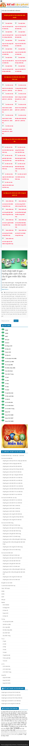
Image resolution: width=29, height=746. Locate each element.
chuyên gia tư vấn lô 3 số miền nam (11, 566)
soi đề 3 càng (16, 734)
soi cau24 (6, 717)
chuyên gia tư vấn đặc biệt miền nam (11, 560)
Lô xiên (7, 380)
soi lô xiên (11, 733)
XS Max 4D (7, 349)
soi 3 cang (13, 716)
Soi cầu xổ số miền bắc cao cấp (9, 497)
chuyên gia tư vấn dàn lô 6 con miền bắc (12, 500)
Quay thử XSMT (9, 418)
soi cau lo (12, 717)
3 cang (3, 712)
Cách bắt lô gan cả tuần (11, 292)
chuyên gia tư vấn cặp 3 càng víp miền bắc (13, 474)
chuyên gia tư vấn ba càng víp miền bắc (12, 463)
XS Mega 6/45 (8, 346)
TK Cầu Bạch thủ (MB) (10, 358)
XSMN (6, 333)
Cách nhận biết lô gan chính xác (9, 298)
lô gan (25, 304)
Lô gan (7, 377)
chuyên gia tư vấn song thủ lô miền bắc (12, 519)
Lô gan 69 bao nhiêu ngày (7, 306)
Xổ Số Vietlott (6, 604)
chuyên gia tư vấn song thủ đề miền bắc (12, 514)
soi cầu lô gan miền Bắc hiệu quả (13, 314)
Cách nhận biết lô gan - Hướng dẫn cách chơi (14, 296)
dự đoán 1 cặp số (16, 713)
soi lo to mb (13, 731)
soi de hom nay (18, 730)
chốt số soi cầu (10, 712)
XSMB (6, 330)
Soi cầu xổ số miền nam (7, 552)
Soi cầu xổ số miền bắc (6, 458)
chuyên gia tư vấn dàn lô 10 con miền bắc (13, 491)
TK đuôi (7, 389)
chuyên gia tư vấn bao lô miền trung (11, 525)
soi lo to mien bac (19, 731)
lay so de (7, 716)
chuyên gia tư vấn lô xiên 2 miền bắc (11, 505)
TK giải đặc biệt (9, 393)
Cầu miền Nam (9, 371)
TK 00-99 (7, 399)
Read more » (5, 289)
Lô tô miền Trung (9, 408)
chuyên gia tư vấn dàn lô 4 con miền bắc (12, 494)
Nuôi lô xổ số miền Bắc (9, 310)
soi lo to (8, 731)
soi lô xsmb (15, 733)
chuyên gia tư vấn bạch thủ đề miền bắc (12, 466)
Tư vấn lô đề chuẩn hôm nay (8, 585)
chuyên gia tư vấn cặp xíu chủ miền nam (12, 558)
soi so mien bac (8, 734)
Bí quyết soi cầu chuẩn (6, 582)
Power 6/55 (8, 352)
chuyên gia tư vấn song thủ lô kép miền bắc (13, 517)
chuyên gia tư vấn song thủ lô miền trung (12, 546)
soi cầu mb (19, 722)
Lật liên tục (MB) (9, 361)
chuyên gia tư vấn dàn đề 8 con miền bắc (12, 483)
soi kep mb (24, 730)
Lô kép (7, 383)
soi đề (12, 734)
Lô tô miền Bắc (9, 402)
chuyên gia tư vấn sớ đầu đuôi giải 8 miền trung (14, 539)
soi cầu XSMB (12, 728)
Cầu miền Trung (9, 374)
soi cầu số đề (18, 726)
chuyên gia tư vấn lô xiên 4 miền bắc (11, 511)
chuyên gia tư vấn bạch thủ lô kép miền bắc (13, 469)
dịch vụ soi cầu (5, 713)
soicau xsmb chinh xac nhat (16, 719)
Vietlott (7, 342)
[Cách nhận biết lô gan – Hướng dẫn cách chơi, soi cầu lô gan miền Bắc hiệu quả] (14, 260)
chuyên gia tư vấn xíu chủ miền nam (11, 579)
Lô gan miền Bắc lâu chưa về (13, 308)
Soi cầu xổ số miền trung (7, 522)
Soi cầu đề (11, 730)
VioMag (6, 744)
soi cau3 (19, 716)
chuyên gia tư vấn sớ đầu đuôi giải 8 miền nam (14, 569)
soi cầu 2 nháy (17, 721)
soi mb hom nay (21, 733)
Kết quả (7, 339)
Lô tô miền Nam (9, 405)
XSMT (6, 336)
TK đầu (7, 386)
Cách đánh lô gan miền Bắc (10, 294)
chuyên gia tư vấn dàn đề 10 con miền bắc (13, 486)
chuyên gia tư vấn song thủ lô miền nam (12, 576)
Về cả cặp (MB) (9, 364)
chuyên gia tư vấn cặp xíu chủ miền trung (12, 528)
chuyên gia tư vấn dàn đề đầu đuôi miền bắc (13, 488)
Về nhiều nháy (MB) (10, 368)
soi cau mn (20, 717)
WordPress (25, 744)
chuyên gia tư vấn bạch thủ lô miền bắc (12, 472)
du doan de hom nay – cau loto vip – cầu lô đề (12, 455)
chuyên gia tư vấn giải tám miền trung (12, 533)
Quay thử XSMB (9, 415)
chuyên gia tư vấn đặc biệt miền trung (12, 530)
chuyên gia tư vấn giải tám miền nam (11, 563)
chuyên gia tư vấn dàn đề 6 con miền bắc (12, 480)
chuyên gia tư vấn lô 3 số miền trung (11, 536)
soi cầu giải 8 (9, 723)
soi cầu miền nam (17, 725)
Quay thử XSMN (9, 421)
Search (16, 321)
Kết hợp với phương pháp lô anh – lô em (13, 304)
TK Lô (2, 638)
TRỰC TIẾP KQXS (5, 588)
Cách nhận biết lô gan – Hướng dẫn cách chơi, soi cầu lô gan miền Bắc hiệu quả (14, 274)
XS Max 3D (7, 355)
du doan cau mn (21, 712)
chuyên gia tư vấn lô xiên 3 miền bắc (11, 508)
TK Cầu (3, 619)
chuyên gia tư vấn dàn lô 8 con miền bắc (12, 502)
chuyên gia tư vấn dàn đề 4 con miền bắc (12, 477)
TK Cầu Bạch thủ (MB (8, 621)
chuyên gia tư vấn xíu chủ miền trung (11, 549)
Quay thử (7, 412)
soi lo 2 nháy (4, 731)
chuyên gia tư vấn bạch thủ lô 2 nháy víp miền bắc (15, 460)
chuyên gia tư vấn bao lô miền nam (11, 555)
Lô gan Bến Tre (18, 306)
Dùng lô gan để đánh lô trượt (10, 300)
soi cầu (9, 720)
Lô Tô (2, 664)
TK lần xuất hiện (9, 396)
